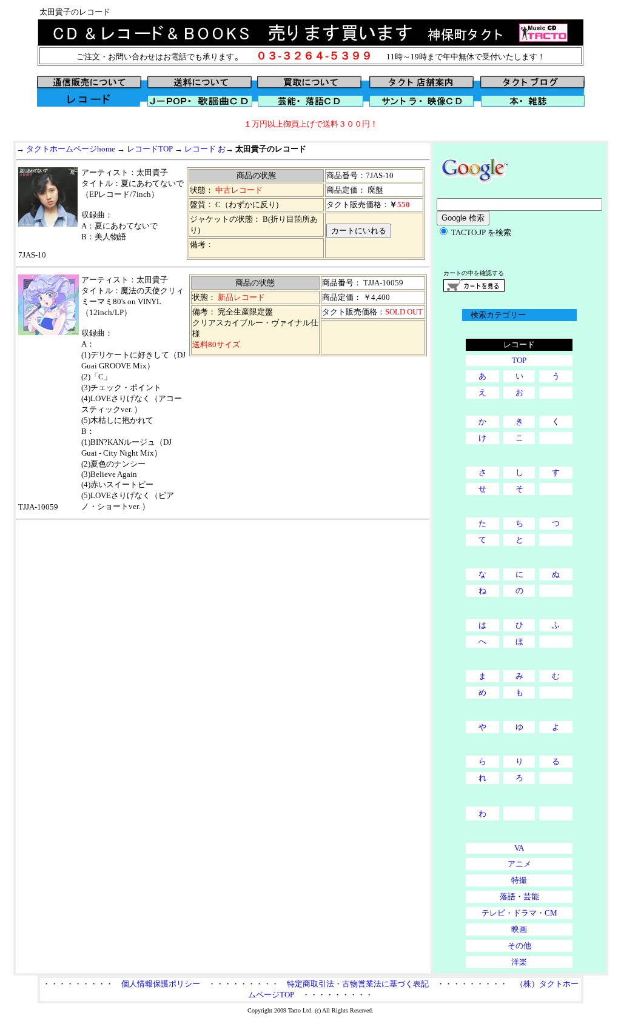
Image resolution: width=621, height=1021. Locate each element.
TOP (519, 360)
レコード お (205, 148)
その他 (519, 945)
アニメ (519, 863)
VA (519, 848)
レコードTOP (150, 148)
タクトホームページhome (70, 148)
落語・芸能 (519, 896)
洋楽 (519, 961)
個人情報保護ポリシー (160, 983)
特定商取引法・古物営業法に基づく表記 (358, 983)
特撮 (519, 880)
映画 (519, 929)
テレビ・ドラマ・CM (519, 912)
